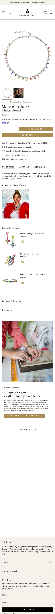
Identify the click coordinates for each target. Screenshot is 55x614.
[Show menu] (3, 12)
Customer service (10, 571)
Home (4, 102)
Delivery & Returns (11, 301)
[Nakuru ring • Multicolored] (10, 260)
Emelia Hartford (19, 185)
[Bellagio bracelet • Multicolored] (10, 280)
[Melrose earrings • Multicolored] (10, 240)
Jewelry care (8, 310)
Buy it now (27, 135)
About (5, 562)
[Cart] (51, 12)
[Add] (22, 241)
